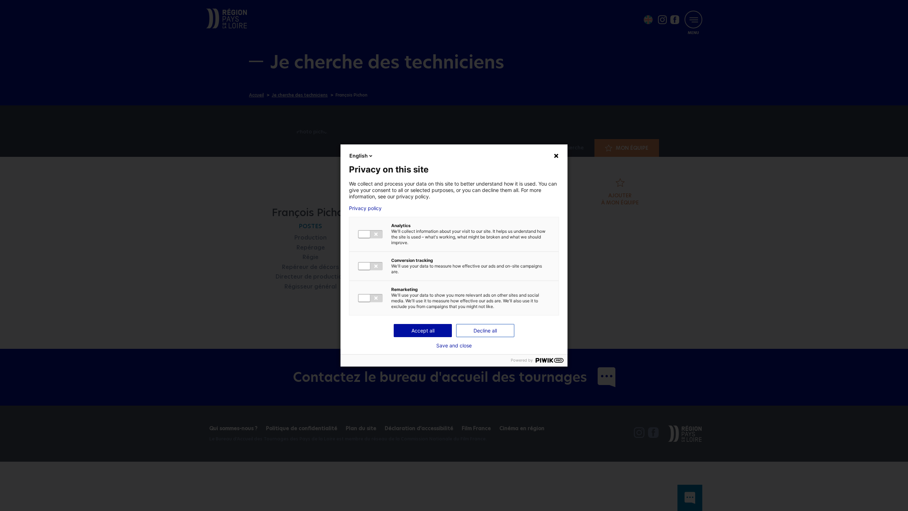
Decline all (485, 331)
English (358, 156)
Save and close (454, 345)
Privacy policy (365, 208)
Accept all (422, 331)
